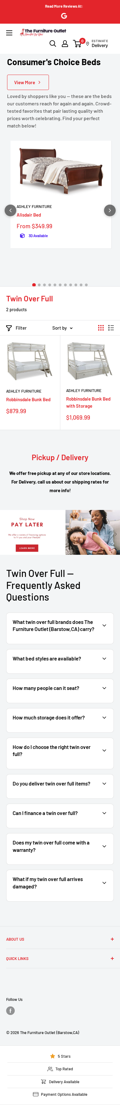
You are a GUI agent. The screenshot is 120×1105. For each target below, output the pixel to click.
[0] (77, 43)
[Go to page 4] (49, 285)
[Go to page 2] (39, 285)
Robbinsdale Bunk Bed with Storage (88, 402)
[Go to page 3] (44, 285)
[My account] (65, 43)
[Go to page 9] (75, 285)
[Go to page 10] (81, 285)
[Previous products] (10, 210)
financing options (57, 827)
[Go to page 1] (34, 285)
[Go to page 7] (65, 285)
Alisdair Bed (29, 214)
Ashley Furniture (34, 206)
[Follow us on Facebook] (10, 1010)
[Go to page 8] (70, 285)
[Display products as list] (111, 328)
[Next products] (110, 210)
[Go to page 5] (55, 285)
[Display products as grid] (101, 328)
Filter (21, 328)
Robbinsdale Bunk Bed (28, 399)
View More (24, 82)
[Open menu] (9, 32)
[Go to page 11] (86, 285)
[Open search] (53, 43)
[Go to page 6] (60, 285)
